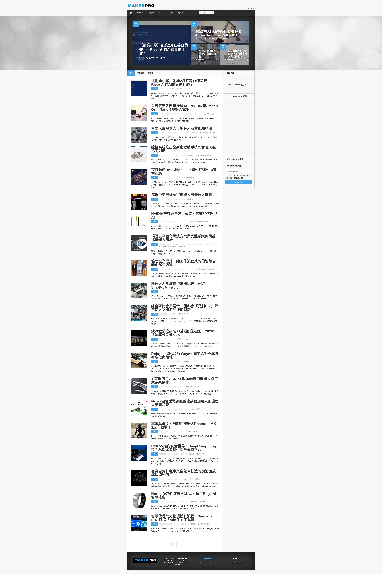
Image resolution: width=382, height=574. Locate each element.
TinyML (185, 501)
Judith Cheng (172, 244)
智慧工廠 (171, 246)
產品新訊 (208, 155)
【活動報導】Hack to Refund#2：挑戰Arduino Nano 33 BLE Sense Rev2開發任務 (183, 564)
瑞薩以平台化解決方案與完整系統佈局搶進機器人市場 (183, 238)
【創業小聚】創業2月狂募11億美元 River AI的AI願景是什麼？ (163, 49)
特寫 (189, 89)
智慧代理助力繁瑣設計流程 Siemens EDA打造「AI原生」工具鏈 (181, 518)
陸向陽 (169, 572)
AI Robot (191, 114)
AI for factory (192, 244)
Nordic (179, 501)
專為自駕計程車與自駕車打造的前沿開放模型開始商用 (183, 473)
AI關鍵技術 (194, 133)
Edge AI (186, 409)
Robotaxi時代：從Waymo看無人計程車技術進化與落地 (185, 355)
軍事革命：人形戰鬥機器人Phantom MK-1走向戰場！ (184, 425)
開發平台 (182, 246)
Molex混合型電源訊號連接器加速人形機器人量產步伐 (185, 403)
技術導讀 (201, 133)
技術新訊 (206, 114)
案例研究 (180, 361)
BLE (175, 572)
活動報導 (185, 314)
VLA (185, 199)
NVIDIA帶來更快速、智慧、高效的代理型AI (184, 215)
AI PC (185, 114)
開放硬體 (203, 572)
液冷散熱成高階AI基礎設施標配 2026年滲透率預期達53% (183, 333)
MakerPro (208, 39)
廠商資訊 (190, 155)
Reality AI (212, 244)
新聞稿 (212, 114)
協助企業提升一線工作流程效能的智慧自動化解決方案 (183, 263)
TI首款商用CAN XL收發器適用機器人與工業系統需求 (184, 380)
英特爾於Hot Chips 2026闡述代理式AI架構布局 (183, 171)
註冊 (252, 8)
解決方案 (209, 221)
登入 (247, 8)
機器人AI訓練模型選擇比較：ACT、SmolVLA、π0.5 (180, 285)
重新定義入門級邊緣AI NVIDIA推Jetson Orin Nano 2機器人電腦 (184, 108)
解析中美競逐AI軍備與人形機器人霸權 (181, 195)
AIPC (185, 454)
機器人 (176, 246)
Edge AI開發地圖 (182, 479)
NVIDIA (201, 114)
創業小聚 (152, 58)
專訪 (159, 246)
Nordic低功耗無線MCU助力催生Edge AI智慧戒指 (183, 495)
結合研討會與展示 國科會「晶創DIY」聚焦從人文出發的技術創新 (184, 308)
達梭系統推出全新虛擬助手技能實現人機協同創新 (237, 54)
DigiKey (179, 572)
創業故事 (184, 89)
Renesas (154, 246)
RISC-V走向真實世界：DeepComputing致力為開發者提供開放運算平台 (183, 448)
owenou (170, 291)
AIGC (196, 114)
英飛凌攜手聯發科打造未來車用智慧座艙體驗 (183, 540)
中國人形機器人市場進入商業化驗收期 (208, 54)
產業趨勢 (212, 133)
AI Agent (180, 114)
